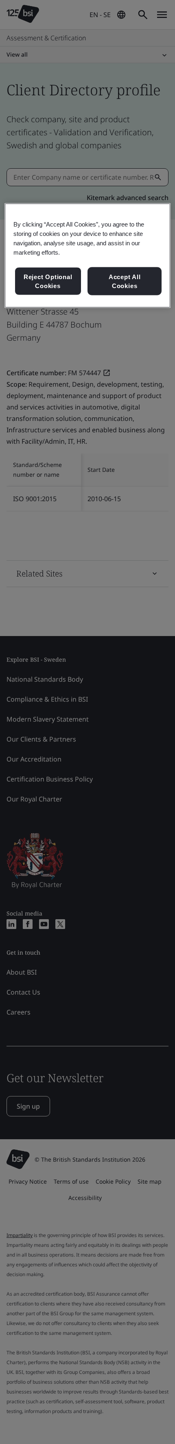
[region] (87, 255)
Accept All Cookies (125, 281)
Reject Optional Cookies (48, 281)
